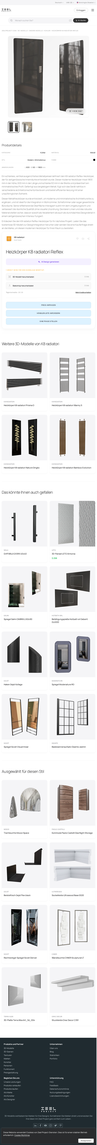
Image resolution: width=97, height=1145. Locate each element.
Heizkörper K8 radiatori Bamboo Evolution (71, 467)
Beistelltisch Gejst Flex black (17, 895)
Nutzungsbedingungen (60, 1092)
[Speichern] (77, 238)
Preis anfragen (48, 305)
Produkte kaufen (11, 1089)
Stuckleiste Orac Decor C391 (65, 1020)
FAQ (51, 1082)
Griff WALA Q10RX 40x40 (15, 553)
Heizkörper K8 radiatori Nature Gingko (22, 467)
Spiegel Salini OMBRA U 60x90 (18, 619)
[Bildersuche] (70, 20)
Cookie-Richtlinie (22, 1135)
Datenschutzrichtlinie (59, 1089)
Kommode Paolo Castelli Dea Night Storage (72, 832)
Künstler (7, 1062)
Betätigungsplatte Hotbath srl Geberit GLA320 (70, 620)
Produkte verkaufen (12, 1085)
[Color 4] (94, 160)
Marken (7, 1058)
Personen (8, 1065)
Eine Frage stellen (48, 321)
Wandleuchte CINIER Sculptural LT (68, 957)
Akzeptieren (86, 1140)
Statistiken (54, 1055)
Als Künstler (9, 1096)
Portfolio (53, 1058)
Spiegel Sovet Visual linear (16, 746)
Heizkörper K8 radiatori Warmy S (67, 405)
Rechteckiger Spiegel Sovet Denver (20, 957)
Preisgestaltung (11, 1072)
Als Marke (8, 1092)
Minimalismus (40, 160)
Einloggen (81, 10)
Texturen (8, 1055)
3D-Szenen (8, 1051)
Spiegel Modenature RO (63, 684)
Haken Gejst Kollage (13, 684)
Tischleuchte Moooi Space (16, 832)
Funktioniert (9, 1069)
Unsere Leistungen (12, 1082)
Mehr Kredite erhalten (83, 292)
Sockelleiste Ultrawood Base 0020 (68, 895)
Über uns (54, 1048)
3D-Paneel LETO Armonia (63, 553)
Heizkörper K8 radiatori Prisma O (19, 405)
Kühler (42, 152)
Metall (92, 152)
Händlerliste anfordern (48, 313)
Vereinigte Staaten (86, 2)
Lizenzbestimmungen (59, 1096)
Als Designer (9, 1099)
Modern (31, 160)
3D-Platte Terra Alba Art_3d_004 (19, 1020)
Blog (52, 1051)
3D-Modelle (9, 1048)
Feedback (54, 1085)
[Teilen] (88, 238)
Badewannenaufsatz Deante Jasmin (69, 746)
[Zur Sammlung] (83, 238)
